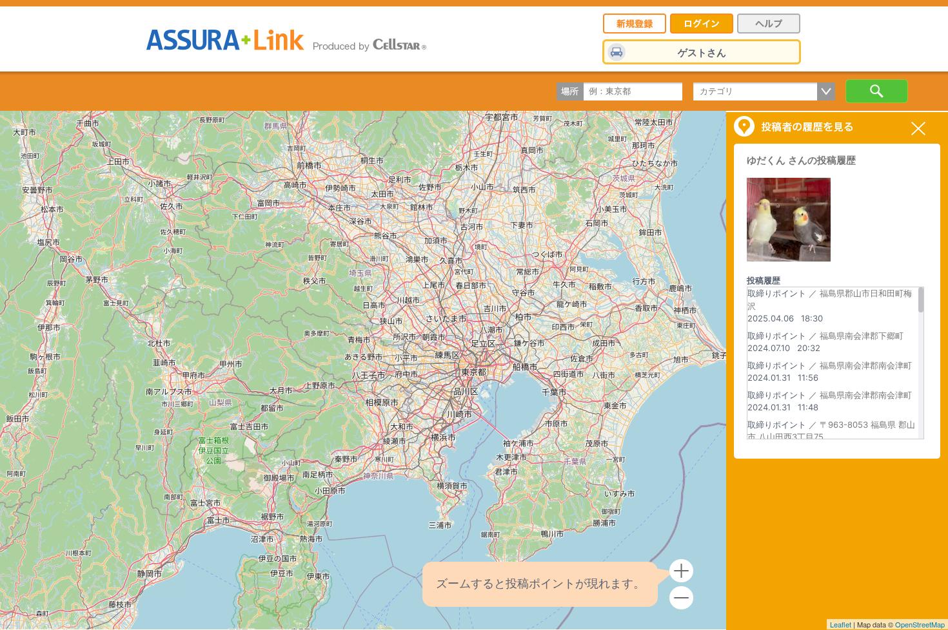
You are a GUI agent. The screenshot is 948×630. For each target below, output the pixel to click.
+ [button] (681, 571)
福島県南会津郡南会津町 (866, 365)
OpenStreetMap (920, 624)
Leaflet (840, 624)
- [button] (681, 598)
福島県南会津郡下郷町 (862, 335)
